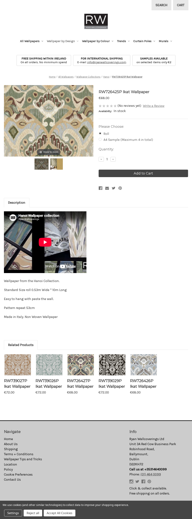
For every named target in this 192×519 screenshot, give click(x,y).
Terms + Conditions (18, 454)
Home (8, 439)
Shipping (11, 449)
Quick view (17, 365)
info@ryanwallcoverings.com (106, 62)
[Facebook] (100, 188)
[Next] (86, 121)
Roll (106, 134)
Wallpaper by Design (61, 41)
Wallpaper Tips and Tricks (23, 459)
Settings (13, 513)
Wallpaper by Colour (96, 41)
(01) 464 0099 (150, 474)
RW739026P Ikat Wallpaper (48, 384)
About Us (11, 444)
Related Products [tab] (21, 345)
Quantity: (106, 149)
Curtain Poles (142, 41)
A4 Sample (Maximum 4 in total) (128, 140)
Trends (121, 41)
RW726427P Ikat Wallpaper (80, 384)
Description (16, 202)
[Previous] (11, 121)
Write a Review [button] (153, 106)
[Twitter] (114, 188)
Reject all (33, 513)
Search (161, 5)
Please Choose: (111, 127)
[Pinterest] (120, 188)
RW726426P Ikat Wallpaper (143, 384)
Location (10, 464)
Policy (8, 469)
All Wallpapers (30, 41)
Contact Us (12, 479)
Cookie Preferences (18, 474)
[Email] (107, 188)
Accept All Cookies (59, 513)
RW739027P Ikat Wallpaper (17, 384)
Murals (163, 41)
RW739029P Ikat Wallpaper (111, 384)
